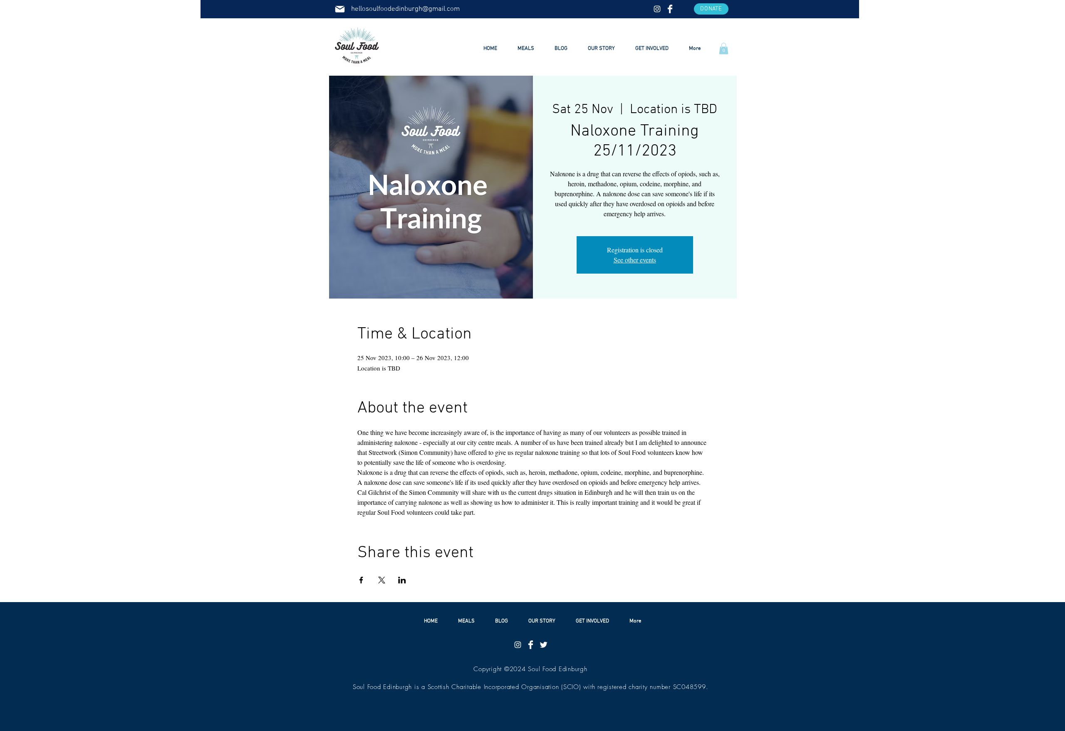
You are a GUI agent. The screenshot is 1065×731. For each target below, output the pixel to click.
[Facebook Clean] (670, 9)
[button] (711, 9)
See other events (635, 259)
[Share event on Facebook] (361, 580)
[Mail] (340, 9)
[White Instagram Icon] (657, 9)
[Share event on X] (382, 580)
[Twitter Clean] (543, 644)
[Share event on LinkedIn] (402, 580)
